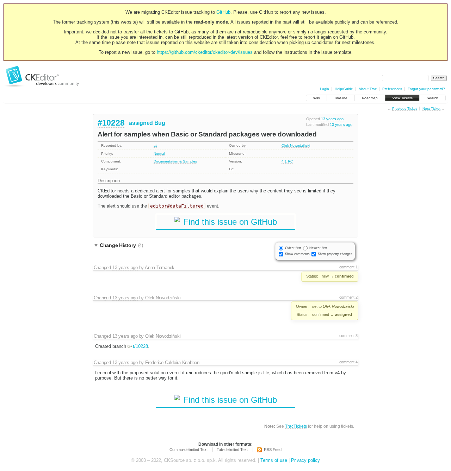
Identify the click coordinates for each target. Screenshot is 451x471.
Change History (121, 245)
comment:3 (348, 335)
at (155, 145)
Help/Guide (344, 89)
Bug (159, 123)
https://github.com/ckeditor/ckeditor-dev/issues (205, 52)
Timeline (340, 98)
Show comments (297, 254)
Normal (159, 153)
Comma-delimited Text (188, 449)
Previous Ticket (404, 108)
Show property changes (335, 254)
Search (432, 98)
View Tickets (402, 98)
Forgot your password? (426, 89)
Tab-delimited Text (232, 449)
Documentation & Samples (175, 161)
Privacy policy (305, 460)
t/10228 (140, 346)
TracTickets (296, 426)
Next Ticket (431, 108)
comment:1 (348, 267)
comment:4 (348, 362)
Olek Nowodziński (296, 145)
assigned (141, 123)
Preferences (392, 89)
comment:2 (348, 297)
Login (324, 89)
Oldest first (293, 248)
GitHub (223, 12)
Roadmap (370, 98)
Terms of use (273, 460)
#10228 (111, 122)
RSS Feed (273, 449)
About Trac (368, 89)
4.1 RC (287, 161)
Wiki (316, 98)
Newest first (318, 248)
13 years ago (332, 119)
